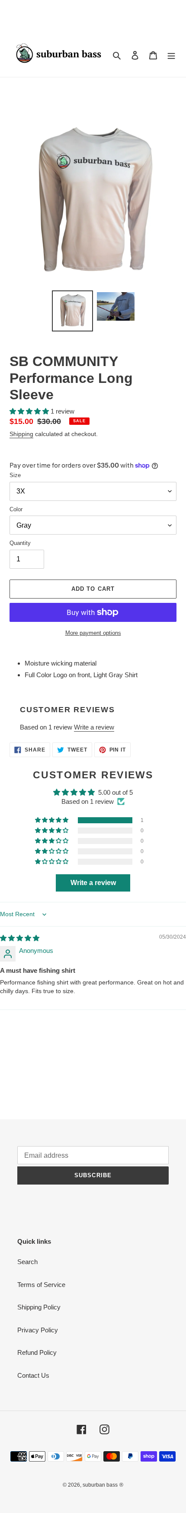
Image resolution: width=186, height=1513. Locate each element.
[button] (30, 411)
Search (27, 1261)
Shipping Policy (39, 1307)
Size (15, 475)
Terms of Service (41, 1284)
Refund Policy (37, 1352)
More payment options (93, 633)
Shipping (21, 433)
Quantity (20, 543)
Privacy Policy (37, 1330)
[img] (19, 938)
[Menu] (171, 54)
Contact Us (33, 1375)
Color (16, 509)
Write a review (94, 727)
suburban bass (100, 1485)
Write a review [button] (93, 882)
